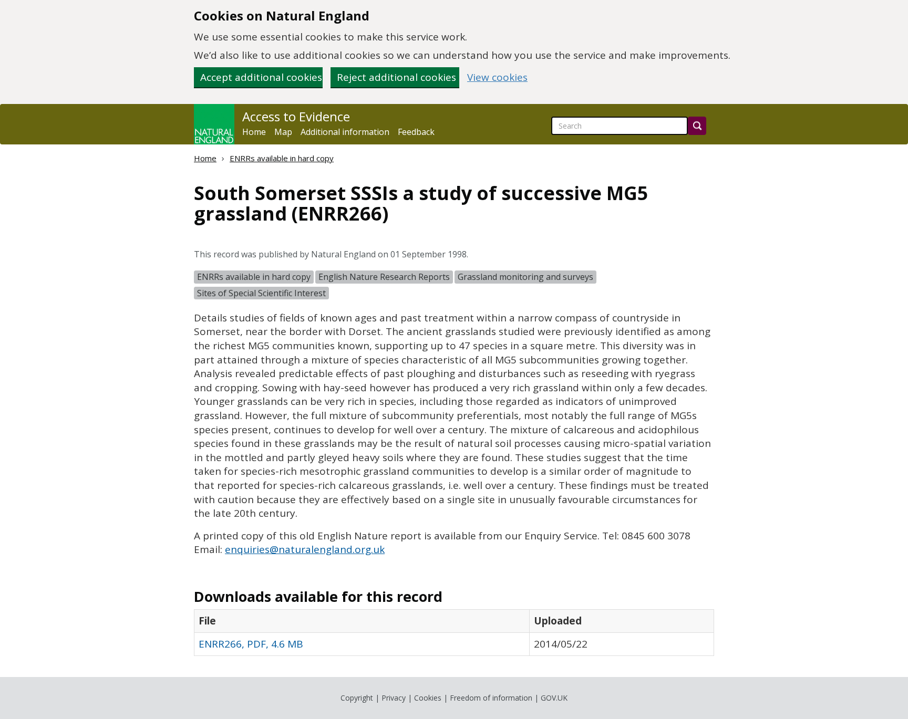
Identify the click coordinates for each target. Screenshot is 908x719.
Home (254, 132)
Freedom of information (491, 698)
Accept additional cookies (261, 77)
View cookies (497, 77)
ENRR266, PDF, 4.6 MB (251, 644)
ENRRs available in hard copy (282, 158)
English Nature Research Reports (384, 277)
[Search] (697, 126)
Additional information (345, 132)
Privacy (393, 698)
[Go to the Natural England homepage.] (214, 124)
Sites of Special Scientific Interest (261, 293)
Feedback (416, 132)
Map (283, 132)
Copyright (356, 698)
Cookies (427, 698)
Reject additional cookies (396, 77)
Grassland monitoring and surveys (525, 277)
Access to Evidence (296, 116)
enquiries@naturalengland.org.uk (305, 549)
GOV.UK (554, 698)
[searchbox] (619, 126)
